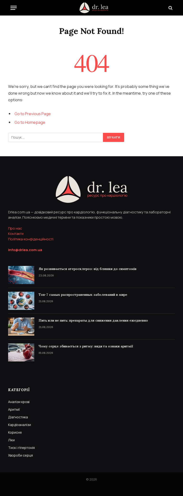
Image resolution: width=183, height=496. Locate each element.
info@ (25, 249)
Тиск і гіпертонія (21, 447)
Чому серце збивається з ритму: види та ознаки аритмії (86, 346)
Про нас (15, 228)
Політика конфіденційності (30, 239)
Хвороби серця (20, 455)
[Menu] (13, 7)
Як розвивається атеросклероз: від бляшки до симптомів (88, 269)
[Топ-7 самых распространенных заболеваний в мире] (21, 301)
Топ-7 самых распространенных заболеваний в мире (83, 294)
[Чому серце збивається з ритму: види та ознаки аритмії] (21, 352)
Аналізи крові (19, 401)
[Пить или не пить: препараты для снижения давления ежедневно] (21, 327)
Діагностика (18, 417)
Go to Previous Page (33, 113)
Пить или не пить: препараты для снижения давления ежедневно (93, 320)
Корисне (15, 432)
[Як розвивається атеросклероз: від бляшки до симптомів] (21, 275)
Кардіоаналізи (19, 424)
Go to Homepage (30, 122)
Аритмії (14, 409)
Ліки (11, 440)
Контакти (16, 233)
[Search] (170, 7)
